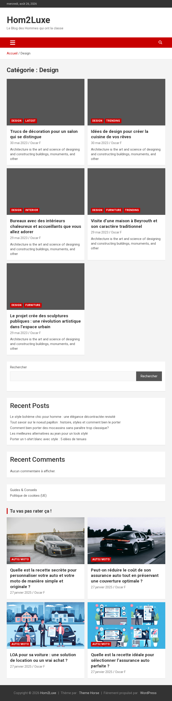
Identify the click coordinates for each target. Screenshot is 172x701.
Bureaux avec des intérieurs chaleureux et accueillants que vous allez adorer (45, 226)
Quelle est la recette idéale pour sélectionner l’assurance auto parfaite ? (122, 660)
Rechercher (18, 367)
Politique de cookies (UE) (28, 496)
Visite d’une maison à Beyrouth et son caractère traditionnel (124, 223)
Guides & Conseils (23, 490)
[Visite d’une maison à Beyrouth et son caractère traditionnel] (126, 191)
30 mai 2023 (19, 143)
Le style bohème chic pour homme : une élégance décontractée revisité (62, 417)
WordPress (148, 693)
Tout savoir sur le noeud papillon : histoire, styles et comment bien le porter (65, 422)
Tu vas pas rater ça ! (31, 511)
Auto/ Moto (20, 559)
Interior (31, 210)
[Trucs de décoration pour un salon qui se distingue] (45, 102)
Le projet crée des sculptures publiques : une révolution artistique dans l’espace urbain (45, 321)
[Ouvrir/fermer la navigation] (13, 42)
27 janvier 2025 (21, 592)
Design (16, 120)
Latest (30, 120)
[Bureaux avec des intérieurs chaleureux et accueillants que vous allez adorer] (45, 191)
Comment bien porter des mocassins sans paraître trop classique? (59, 428)
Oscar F (35, 143)
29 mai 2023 (19, 238)
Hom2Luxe (28, 20)
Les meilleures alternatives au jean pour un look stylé (49, 433)
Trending (113, 120)
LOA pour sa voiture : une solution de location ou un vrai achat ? (43, 657)
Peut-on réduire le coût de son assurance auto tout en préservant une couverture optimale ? (125, 575)
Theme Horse (89, 693)
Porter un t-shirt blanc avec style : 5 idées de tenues (48, 439)
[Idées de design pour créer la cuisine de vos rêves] (126, 102)
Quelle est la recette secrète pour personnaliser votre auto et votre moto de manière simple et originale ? (43, 578)
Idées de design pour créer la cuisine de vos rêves (119, 134)
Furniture (113, 210)
